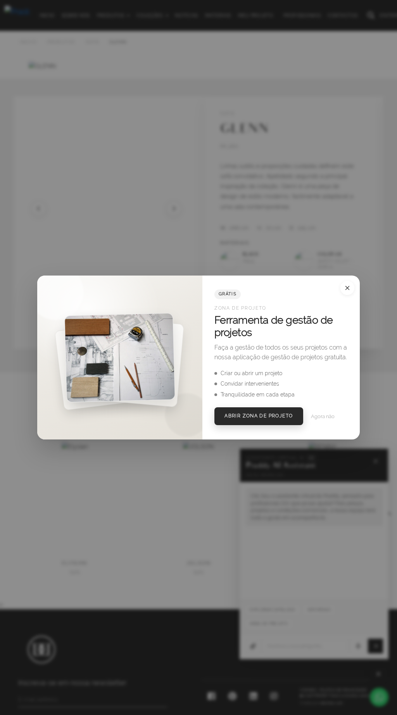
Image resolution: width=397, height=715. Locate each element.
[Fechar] (347, 288)
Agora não (323, 416)
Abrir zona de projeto (258, 416)
